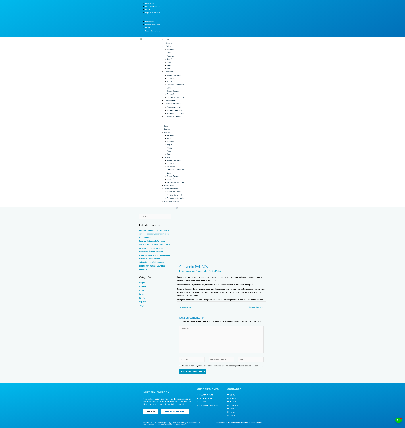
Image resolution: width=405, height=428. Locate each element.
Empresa (169, 43)
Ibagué (169, 59)
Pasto (169, 65)
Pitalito (169, 62)
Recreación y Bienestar (175, 85)
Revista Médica (171, 100)
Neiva (169, 53)
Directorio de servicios (152, 6)
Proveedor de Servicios (175, 113)
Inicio (167, 40)
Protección (171, 94)
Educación (171, 81)
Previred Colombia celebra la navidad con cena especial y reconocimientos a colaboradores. (155, 233)
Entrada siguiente (257, 307)
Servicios (169, 72)
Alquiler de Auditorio (174, 75)
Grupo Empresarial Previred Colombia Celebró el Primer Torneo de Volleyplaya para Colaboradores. (154, 258)
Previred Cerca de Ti (174, 110)
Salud (169, 88)
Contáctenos (149, 3)
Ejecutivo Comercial (174, 107)
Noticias (168, 46)
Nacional (170, 50)
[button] (202, 18)
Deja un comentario (187, 271)
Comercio (170, 78)
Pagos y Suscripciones (152, 13)
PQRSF (147, 9)
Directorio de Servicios (173, 117)
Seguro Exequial (173, 91)
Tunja (169, 68)
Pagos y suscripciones (175, 97)
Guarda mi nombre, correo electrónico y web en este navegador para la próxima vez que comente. (222, 366)
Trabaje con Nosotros (173, 103)
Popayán (170, 56)
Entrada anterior (185, 307)
